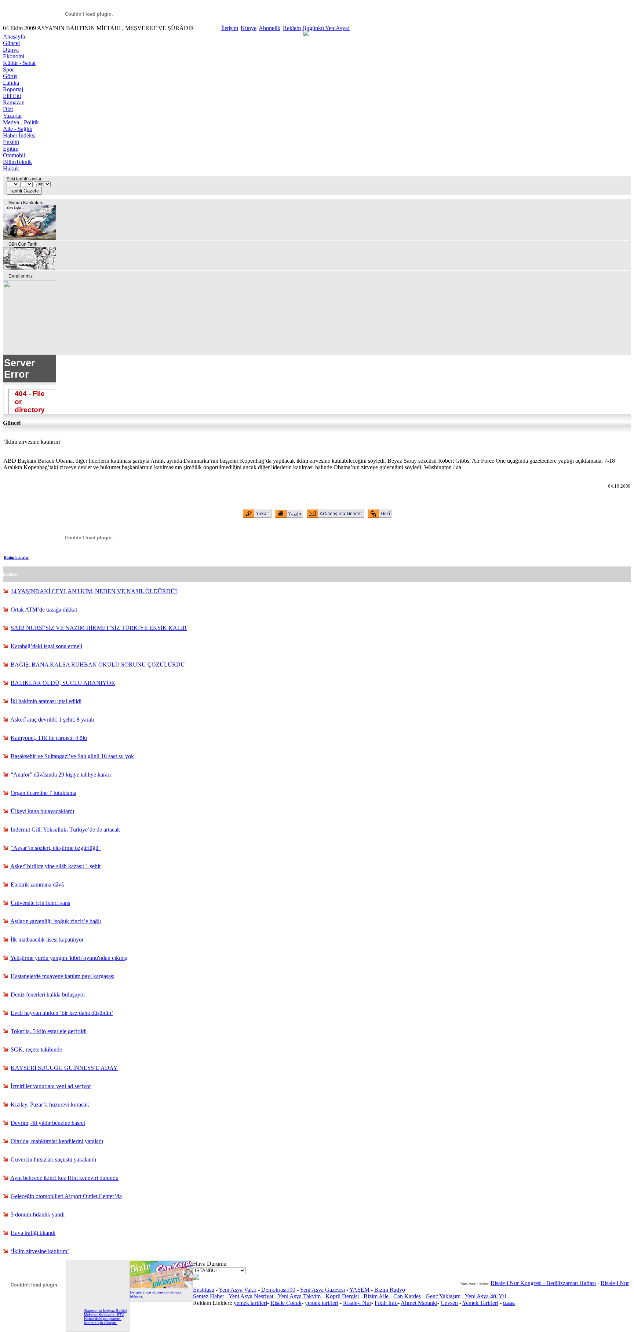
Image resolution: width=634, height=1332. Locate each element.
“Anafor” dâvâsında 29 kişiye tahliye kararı (61, 774)
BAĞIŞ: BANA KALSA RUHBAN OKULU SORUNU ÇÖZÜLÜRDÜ (98, 664)
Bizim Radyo (389, 1290)
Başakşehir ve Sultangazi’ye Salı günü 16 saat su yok (72, 756)
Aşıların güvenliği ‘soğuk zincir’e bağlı (55, 921)
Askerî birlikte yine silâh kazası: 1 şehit (55, 866)
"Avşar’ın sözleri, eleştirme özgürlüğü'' (56, 848)
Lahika (11, 83)
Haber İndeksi (19, 135)
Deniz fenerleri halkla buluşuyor (48, 994)
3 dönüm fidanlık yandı (38, 1214)
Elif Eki (12, 96)
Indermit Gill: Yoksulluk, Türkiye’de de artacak (65, 829)
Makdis (509, 1304)
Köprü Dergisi (342, 1296)
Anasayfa (14, 36)
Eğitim (10, 149)
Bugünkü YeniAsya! (326, 28)
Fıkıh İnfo (386, 1303)
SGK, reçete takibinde (36, 1049)
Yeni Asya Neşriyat (251, 1296)
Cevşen (449, 1303)
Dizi (8, 109)
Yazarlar (12, 116)
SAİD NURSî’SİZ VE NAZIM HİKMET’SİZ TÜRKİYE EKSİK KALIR (99, 628)
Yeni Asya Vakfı (237, 1290)
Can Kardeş (407, 1296)
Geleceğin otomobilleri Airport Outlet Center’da (66, 1196)
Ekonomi (13, 56)
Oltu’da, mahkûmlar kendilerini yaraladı (57, 1141)
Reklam (292, 28)
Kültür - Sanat (19, 63)
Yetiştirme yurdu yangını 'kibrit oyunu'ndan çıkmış (68, 958)
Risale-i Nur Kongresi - (518, 1283)
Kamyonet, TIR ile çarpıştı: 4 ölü (49, 738)
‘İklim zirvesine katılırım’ (40, 1251)
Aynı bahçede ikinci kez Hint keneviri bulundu (64, 1178)
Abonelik (269, 28)
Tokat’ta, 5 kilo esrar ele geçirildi (49, 1031)
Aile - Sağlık (17, 129)
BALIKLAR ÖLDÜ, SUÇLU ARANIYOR (63, 683)
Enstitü (11, 142)
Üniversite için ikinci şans (40, 903)
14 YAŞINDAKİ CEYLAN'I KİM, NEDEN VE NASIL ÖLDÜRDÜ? (94, 591)
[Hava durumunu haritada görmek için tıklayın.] (196, 1278)
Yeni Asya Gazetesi (322, 1290)
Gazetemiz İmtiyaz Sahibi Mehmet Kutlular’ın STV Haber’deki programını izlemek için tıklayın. (105, 1317)
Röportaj (13, 89)
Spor (8, 69)
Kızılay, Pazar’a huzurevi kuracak (50, 1104)
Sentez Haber (208, 1296)
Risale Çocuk (286, 1303)
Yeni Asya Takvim (300, 1296)
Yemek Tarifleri (480, 1303)
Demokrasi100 (278, 1290)
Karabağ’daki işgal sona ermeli (46, 646)
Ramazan (14, 102)
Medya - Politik (21, 122)
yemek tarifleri (250, 1303)
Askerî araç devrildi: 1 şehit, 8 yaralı (52, 719)
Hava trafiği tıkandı (33, 1233)
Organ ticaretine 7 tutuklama (43, 793)
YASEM (359, 1290)
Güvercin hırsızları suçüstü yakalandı (53, 1159)
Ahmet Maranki (419, 1303)
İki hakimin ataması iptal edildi (46, 701)
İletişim (229, 28)
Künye (248, 28)
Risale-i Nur (357, 1303)
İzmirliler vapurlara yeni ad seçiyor (51, 1086)
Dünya (11, 50)
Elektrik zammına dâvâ (37, 884)
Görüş (10, 76)
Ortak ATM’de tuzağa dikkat (44, 609)
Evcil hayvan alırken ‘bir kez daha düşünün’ (62, 1013)
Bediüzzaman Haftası (571, 1283)
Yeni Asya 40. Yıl (485, 1296)
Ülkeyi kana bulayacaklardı (42, 811)
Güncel (11, 43)
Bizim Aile (377, 1296)
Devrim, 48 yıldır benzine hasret (48, 1123)
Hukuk (11, 168)
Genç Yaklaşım (443, 1296)
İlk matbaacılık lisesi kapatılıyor (47, 939)
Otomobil (14, 155)
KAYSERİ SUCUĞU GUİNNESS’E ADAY (64, 1068)
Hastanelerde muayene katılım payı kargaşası (62, 976)
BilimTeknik (17, 162)
